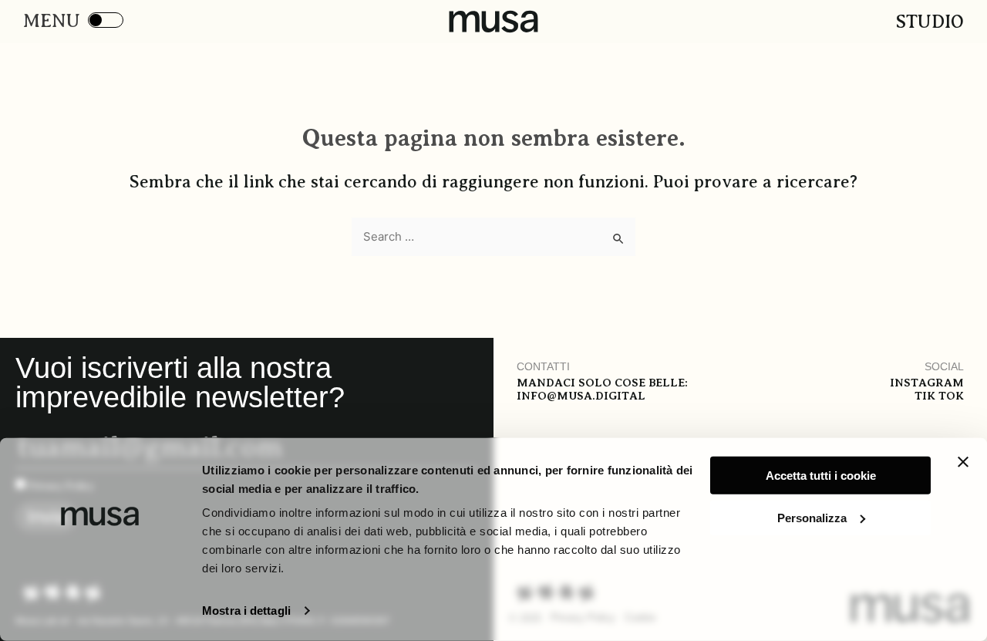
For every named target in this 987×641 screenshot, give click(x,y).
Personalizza (812, 517)
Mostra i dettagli (246, 610)
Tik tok (939, 396)
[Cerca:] (493, 237)
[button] (47, 21)
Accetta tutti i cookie (821, 475)
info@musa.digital (581, 396)
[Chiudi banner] (963, 462)
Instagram (927, 382)
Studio (930, 22)
